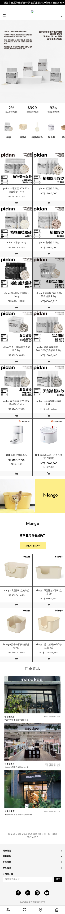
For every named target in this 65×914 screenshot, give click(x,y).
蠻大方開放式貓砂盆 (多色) (49, 646)
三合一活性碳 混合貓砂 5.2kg (16, 349)
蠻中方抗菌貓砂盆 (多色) (16, 646)
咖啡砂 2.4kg (49, 242)
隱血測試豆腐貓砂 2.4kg (16, 295)
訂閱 (58, 879)
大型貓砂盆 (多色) (16, 590)
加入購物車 (16, 203)
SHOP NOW (32, 545)
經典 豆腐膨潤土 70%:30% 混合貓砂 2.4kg (49, 349)
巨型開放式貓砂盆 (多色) (49, 592)
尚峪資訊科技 (39, 902)
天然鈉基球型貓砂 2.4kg (48, 403)
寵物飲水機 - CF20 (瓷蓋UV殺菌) (48, 457)
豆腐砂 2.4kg (49, 188)
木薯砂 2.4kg (16, 242)
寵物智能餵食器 (16, 455)
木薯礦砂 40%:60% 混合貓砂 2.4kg (16, 403)
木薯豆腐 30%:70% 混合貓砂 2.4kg (16, 190)
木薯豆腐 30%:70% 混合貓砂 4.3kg (49, 295)
